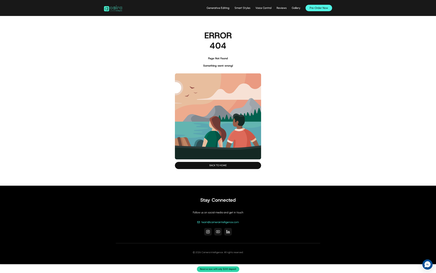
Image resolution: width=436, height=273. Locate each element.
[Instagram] (208, 231)
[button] (427, 264)
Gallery (296, 8)
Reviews (282, 8)
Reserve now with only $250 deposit (218, 269)
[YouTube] (218, 231)
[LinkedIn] (228, 231)
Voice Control (263, 8)
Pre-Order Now (319, 8)
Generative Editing (218, 8)
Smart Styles (242, 8)
